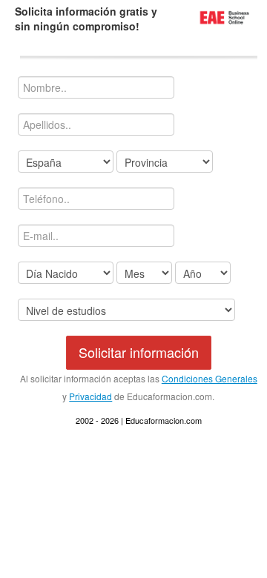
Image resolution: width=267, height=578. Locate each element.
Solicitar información (139, 352)
